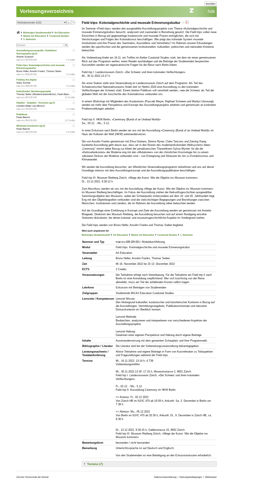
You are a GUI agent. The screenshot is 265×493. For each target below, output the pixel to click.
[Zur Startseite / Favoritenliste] (18, 32)
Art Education (62, 32)
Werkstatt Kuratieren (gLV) (31, 125)
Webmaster (211, 477)
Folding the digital (26, 79)
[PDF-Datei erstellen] (187, 22)
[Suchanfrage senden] (66, 45)
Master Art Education (34, 36)
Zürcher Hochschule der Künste (32, 477)
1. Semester (186, 235)
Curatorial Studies (59, 36)
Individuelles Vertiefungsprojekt (34, 91)
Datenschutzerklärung (165, 477)
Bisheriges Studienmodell (37, 32)
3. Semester (29, 39)
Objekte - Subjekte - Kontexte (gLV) (35, 102)
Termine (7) (95, 464)
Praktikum (22, 114)
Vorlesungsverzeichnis (46, 11)
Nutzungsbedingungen (190, 477)
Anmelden (211, 3)
